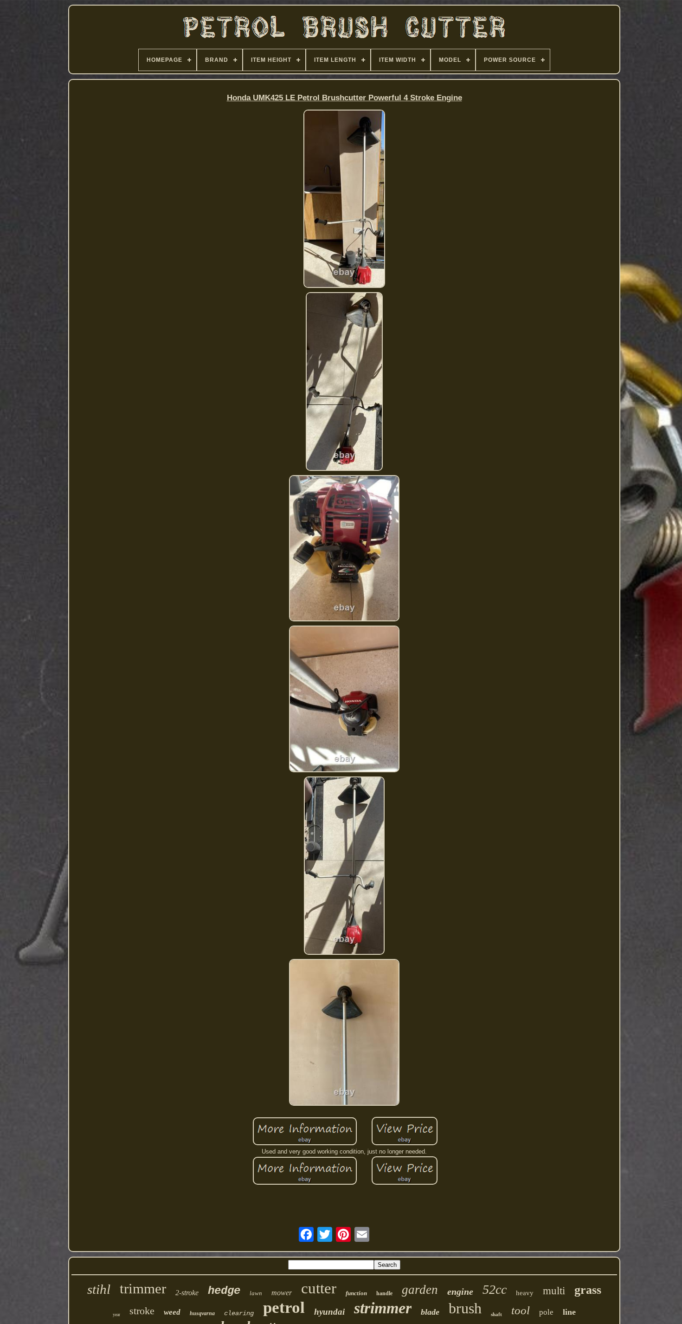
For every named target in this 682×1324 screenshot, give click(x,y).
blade (430, 1312)
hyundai (329, 1312)
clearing (239, 1313)
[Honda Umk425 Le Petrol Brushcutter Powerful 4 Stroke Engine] (344, 199)
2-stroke (187, 1293)
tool (520, 1310)
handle (384, 1293)
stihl (98, 1289)
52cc (495, 1289)
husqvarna (202, 1313)
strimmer (383, 1308)
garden (420, 1290)
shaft (496, 1314)
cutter (318, 1288)
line (569, 1312)
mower (281, 1293)
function (356, 1293)
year (116, 1314)
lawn (256, 1293)
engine (460, 1291)
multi (554, 1291)
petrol (284, 1307)
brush (465, 1308)
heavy (525, 1293)
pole (546, 1312)
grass (587, 1290)
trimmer (143, 1288)
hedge (224, 1291)
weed (172, 1312)
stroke (141, 1311)
